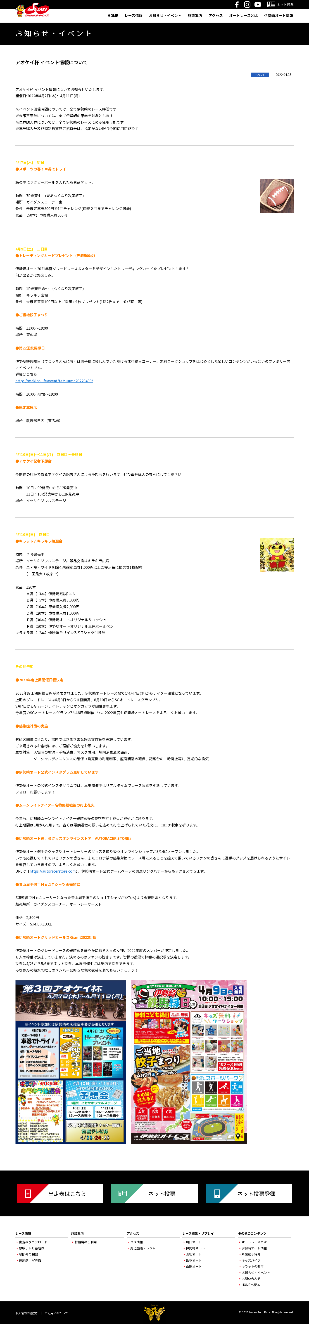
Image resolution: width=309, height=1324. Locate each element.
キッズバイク (251, 1260)
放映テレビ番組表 (31, 1248)
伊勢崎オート (195, 1248)
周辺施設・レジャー (144, 1248)
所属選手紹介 (251, 1254)
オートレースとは (243, 15)
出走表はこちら (67, 1193)
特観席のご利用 (86, 1242)
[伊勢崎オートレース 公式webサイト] (32, 5)
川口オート (194, 1242)
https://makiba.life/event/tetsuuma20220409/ (54, 380)
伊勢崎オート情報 (278, 15)
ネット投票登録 (256, 1193)
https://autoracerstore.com (53, 871)
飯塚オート (194, 1260)
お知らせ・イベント (165, 15)
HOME (113, 15)
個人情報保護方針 (27, 1313)
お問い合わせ (251, 1278)
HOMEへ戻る (251, 1284)
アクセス (216, 15)
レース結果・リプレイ (198, 1233)
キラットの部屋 (253, 1266)
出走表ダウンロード (33, 1242)
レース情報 (134, 15)
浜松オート (194, 1254)
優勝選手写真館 (30, 1260)
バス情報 (136, 1242)
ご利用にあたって (56, 1313)
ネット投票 (161, 1193)
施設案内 (195, 15)
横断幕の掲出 (28, 1254)
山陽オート (194, 1266)
